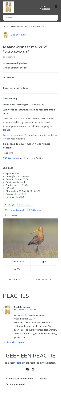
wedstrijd (10, 205)
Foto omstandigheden (15, 63)
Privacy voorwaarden (16, 384)
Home (5, 26)
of (45, 9)
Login (43, 6)
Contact (43, 378)
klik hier (7, 138)
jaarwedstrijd (26, 205)
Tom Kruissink (12, 215)
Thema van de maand (15, 210)
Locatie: (7, 77)
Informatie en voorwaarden (19, 378)
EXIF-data (8, 167)
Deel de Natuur (18, 34)
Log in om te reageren (13, 342)
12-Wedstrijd (9, 56)
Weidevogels (36, 210)
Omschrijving (10, 98)
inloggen (17, 362)
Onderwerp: (9, 88)
